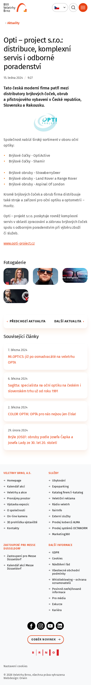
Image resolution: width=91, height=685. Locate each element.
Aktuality (13, 23)
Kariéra (57, 610)
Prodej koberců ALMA (66, 522)
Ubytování (59, 480)
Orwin (23, 678)
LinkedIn (60, 626)
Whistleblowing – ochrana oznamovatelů (69, 581)
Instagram (41, 626)
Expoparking (60, 486)
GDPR (55, 552)
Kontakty (13, 528)
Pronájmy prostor (18, 498)
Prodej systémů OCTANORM (69, 528)
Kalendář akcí (16, 486)
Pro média (59, 598)
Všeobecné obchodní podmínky (66, 572)
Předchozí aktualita (28, 321)
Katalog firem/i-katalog (67, 492)
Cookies (57, 558)
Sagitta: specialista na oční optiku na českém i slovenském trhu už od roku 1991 (44, 388)
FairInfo (57, 510)
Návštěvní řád (61, 564)
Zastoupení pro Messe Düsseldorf (21, 557)
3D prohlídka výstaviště (22, 522)
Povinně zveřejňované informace (66, 590)
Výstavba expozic (18, 504)
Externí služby (61, 516)
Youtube (50, 626)
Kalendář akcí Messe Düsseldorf (20, 567)
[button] (60, 7)
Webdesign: (11, 678)
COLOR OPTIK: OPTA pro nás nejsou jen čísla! (42, 414)
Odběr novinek (43, 639)
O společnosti (16, 510)
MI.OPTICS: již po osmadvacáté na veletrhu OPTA (41, 359)
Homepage (14, 480)
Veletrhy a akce (17, 492)
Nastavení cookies (15, 666)
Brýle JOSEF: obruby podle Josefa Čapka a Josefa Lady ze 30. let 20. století (40, 440)
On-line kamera (17, 516)
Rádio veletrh (61, 504)
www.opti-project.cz (19, 243)
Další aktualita (67, 321)
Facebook (31, 626)
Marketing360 (61, 534)
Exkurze (57, 604)
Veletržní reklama (63, 498)
